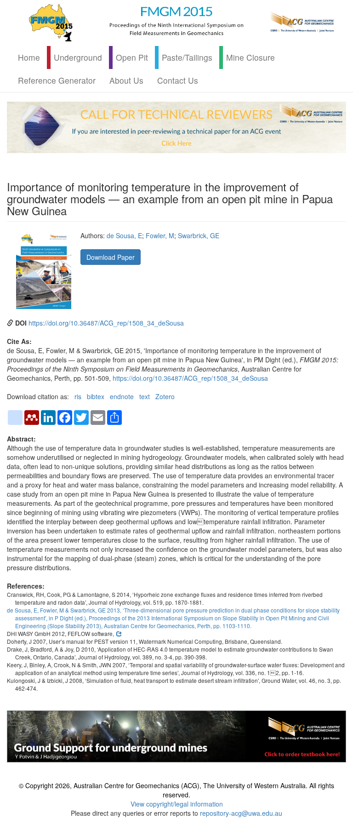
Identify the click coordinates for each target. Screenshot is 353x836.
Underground (78, 57)
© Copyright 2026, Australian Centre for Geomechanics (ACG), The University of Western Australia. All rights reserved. (176, 790)
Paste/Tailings (187, 57)
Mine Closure (250, 57)
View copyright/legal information (177, 803)
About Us (126, 80)
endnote (122, 396)
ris (77, 396)
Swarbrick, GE (198, 235)
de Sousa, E (124, 235)
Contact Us (177, 80)
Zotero (165, 396)
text (144, 396)
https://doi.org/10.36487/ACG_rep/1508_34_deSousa (106, 322)
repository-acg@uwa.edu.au (241, 813)
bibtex (95, 396)
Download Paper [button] (110, 257)
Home (29, 57)
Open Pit (132, 57)
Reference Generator (57, 80)
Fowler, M (160, 235)
